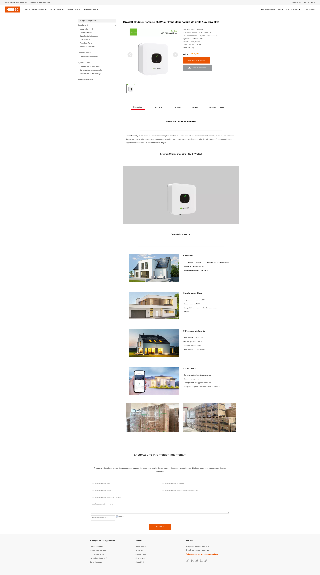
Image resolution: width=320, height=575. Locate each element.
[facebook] (187, 560)
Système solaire (84, 62)
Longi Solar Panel (86, 29)
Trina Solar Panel (86, 43)
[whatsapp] (201, 560)
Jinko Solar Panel (86, 32)
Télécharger (296, 2)
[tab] (138, 107)
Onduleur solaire (84, 52)
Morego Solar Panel (87, 46)
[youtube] (196, 560)
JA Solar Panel (85, 39)
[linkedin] (192, 560)
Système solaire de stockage (90, 73)
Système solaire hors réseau (90, 66)
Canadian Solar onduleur (89, 56)
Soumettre (160, 526)
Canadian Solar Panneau (89, 36)
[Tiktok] (205, 560)
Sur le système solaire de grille (91, 70)
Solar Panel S (83, 25)
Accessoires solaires (85, 79)
